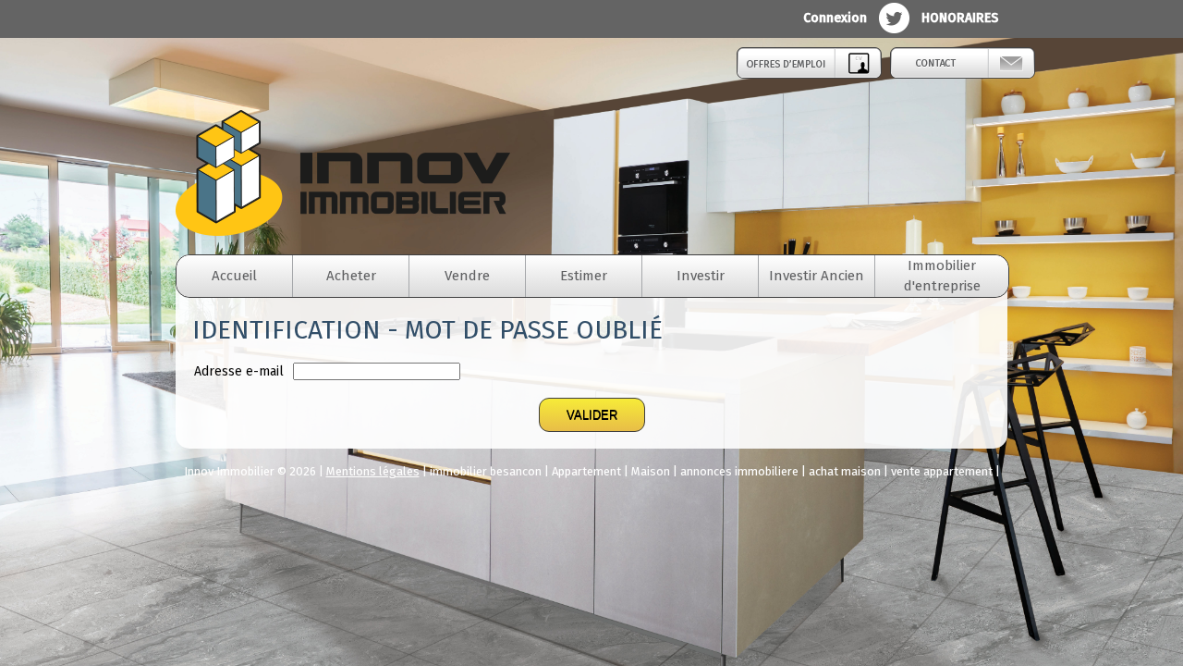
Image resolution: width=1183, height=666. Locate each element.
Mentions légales (373, 471)
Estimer (583, 275)
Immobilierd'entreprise (942, 275)
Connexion (835, 18)
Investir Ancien (816, 275)
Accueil (234, 275)
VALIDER (592, 415)
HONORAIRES (959, 18)
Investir (701, 275)
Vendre (467, 275)
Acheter (351, 275)
